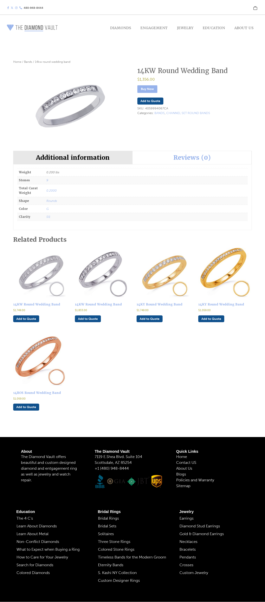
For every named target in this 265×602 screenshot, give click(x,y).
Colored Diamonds (33, 572)
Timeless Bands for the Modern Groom (132, 557)
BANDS (159, 113)
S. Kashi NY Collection (117, 572)
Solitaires (106, 533)
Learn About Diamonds (36, 526)
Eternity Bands (110, 565)
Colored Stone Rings (116, 549)
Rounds (51, 201)
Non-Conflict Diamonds (37, 541)
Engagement (154, 28)
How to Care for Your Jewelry (42, 557)
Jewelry (185, 28)
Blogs (181, 474)
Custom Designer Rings (119, 580)
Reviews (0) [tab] (192, 157)
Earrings (186, 518)
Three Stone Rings (114, 541)
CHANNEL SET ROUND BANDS (188, 113)
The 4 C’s (24, 518)
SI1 (48, 217)
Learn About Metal (32, 533)
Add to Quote (150, 101)
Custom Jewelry (193, 572)
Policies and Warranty (195, 480)
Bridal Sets (107, 526)
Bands (28, 62)
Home (17, 62)
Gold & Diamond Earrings (201, 533)
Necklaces (188, 541)
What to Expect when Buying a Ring (48, 549)
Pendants (187, 557)
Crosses (186, 565)
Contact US (186, 462)
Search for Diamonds (34, 565)
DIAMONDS (120, 28)
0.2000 (51, 190)
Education (214, 28)
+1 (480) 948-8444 (112, 468)
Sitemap (183, 485)
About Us (244, 28)
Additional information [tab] (73, 157)
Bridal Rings (109, 512)
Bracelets (187, 549)
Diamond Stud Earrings (199, 526)
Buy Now (147, 89)
